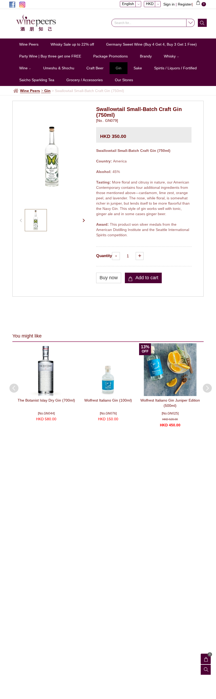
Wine (24, 68)
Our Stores (124, 80)
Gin (118, 68)
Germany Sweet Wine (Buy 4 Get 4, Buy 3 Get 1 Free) (151, 44)
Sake (138, 68)
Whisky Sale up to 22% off (72, 44)
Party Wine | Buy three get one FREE (50, 56)
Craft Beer (95, 68)
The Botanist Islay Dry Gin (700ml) (46, 400)
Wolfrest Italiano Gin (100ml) (108, 400)
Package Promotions (110, 56)
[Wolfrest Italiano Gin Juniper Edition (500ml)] (170, 369)
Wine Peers (28, 44)
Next (204, 385)
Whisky (170, 56)
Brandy (146, 56)
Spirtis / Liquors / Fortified (175, 68)
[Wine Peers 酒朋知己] (38, 23)
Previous (11, 385)
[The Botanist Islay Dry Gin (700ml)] (46, 369)
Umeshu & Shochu (58, 68)
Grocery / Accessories (84, 80)
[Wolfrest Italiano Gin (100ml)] (108, 369)
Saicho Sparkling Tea (36, 80)
